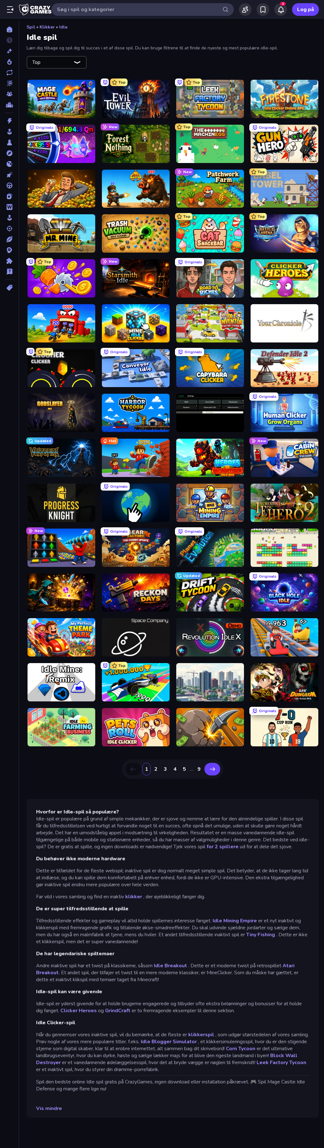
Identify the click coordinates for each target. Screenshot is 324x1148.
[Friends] (245, 9)
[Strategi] (9, 250)
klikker (133, 896)
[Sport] (9, 239)
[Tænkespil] (9, 260)
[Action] (9, 121)
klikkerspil (201, 1034)
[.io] (9, 164)
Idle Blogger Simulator (169, 1041)
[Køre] (9, 185)
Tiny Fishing (260, 934)
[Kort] (9, 196)
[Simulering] (9, 217)
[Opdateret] (9, 72)
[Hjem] (9, 29)
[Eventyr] (9, 153)
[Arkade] (9, 131)
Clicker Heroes (78, 1010)
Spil (31, 27)
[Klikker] (9, 174)
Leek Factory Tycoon (281, 1062)
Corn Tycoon (240, 1048)
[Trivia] (9, 271)
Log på (305, 9)
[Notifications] (280, 9)
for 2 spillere (223, 846)
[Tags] (9, 287)
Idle (63, 27)
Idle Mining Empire (235, 920)
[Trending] (9, 61)
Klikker (47, 27)
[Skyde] (9, 228)
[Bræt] (9, 142)
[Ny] (9, 51)
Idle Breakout (170, 965)
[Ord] (9, 207)
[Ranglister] (9, 104)
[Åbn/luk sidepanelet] (10, 9)
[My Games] (263, 9)
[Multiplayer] (9, 94)
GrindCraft (117, 1010)
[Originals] (9, 83)
